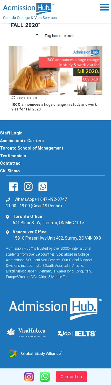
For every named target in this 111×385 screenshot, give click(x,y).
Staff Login (11, 133)
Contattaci (11, 163)
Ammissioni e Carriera (22, 140)
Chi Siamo (10, 171)
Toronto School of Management (31, 148)
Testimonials (13, 155)
